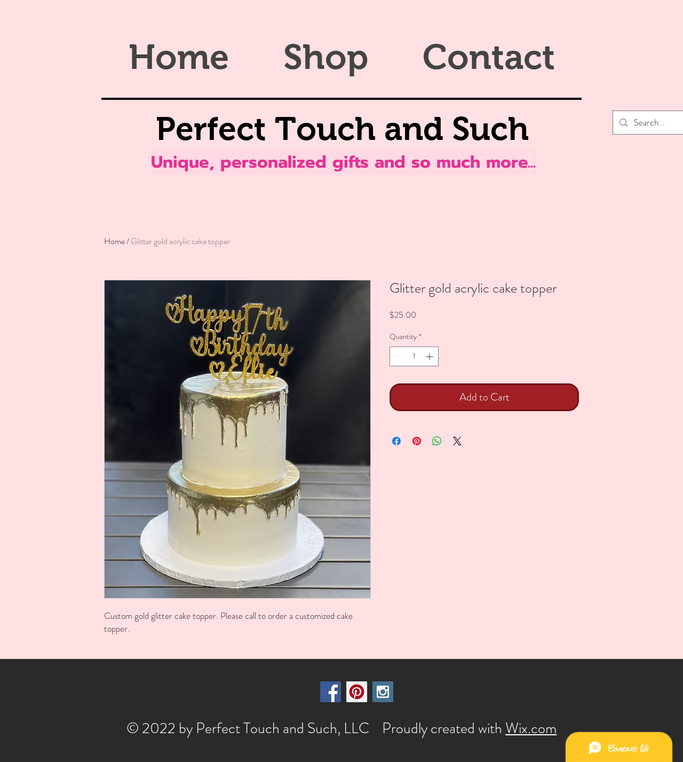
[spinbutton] (414, 356)
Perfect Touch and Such (342, 129)
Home (114, 241)
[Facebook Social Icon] (330, 691)
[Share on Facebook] (396, 441)
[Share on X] (457, 441)
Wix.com (531, 728)
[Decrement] (397, 356)
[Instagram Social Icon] (382, 691)
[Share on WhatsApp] (437, 441)
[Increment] (430, 356)
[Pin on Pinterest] (416, 441)
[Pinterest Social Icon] (356, 691)
